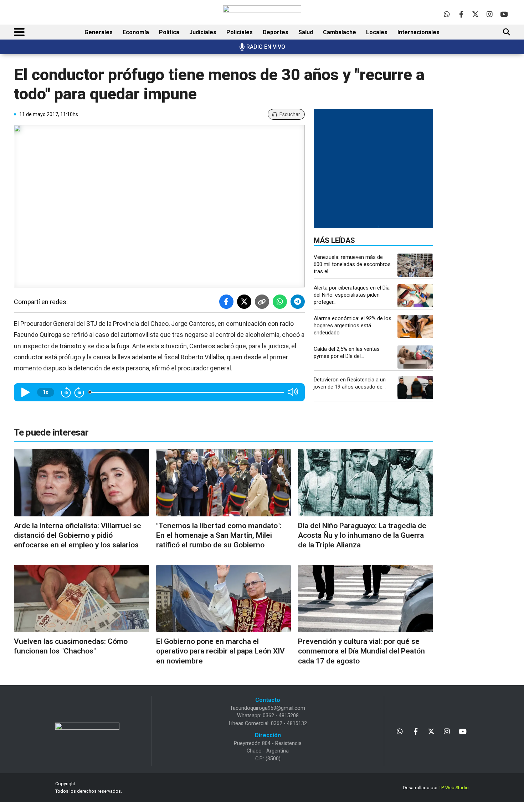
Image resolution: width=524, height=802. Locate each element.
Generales (98, 32)
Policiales (239, 32)
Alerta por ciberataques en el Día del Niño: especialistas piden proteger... (352, 295)
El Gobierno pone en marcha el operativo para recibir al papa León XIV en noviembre (220, 651)
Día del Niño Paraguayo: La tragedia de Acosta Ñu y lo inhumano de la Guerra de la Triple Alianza (362, 535)
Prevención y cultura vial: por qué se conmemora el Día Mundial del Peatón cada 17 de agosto (361, 651)
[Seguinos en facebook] (461, 14)
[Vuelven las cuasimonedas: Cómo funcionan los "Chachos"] (81, 598)
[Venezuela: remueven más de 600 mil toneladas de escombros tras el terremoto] (415, 265)
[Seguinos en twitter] (475, 14)
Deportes (275, 32)
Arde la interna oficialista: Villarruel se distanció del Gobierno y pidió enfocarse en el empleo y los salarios (77, 535)
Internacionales (418, 32)
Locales (376, 32)
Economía (136, 32)
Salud (305, 32)
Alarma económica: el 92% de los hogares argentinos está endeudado (352, 325)
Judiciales (202, 32)
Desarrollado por (436, 787)
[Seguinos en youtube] (504, 14)
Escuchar (289, 114)
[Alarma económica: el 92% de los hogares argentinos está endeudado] (415, 326)
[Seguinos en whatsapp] (447, 14)
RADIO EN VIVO (265, 46)
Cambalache (339, 32)
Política (169, 32)
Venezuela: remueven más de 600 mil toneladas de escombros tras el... (352, 264)
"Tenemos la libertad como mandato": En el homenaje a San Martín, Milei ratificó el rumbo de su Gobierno (219, 535)
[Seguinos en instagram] (489, 14)
